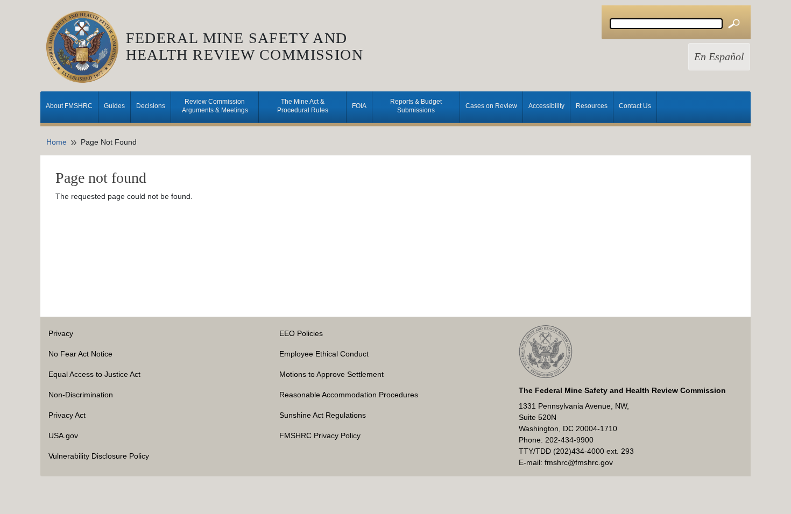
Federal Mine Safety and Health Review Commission (245, 46)
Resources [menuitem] (592, 106)
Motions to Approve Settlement (331, 374)
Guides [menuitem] (114, 106)
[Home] (86, 47)
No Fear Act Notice (80, 353)
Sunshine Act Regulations (322, 415)
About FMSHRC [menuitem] (69, 106)
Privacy (60, 333)
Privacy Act (67, 415)
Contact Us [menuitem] (635, 106)
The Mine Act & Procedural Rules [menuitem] (302, 106)
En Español (719, 56)
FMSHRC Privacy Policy (320, 435)
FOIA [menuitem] (359, 106)
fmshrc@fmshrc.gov (579, 462)
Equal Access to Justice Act (94, 374)
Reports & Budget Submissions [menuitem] (416, 106)
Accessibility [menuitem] (546, 106)
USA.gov (63, 435)
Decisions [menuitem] (150, 106)
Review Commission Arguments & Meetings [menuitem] (215, 106)
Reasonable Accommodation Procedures (348, 394)
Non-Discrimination (80, 394)
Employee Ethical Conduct (324, 353)
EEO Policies (301, 333)
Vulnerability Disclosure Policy (98, 456)
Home (56, 142)
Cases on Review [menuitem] (491, 106)
